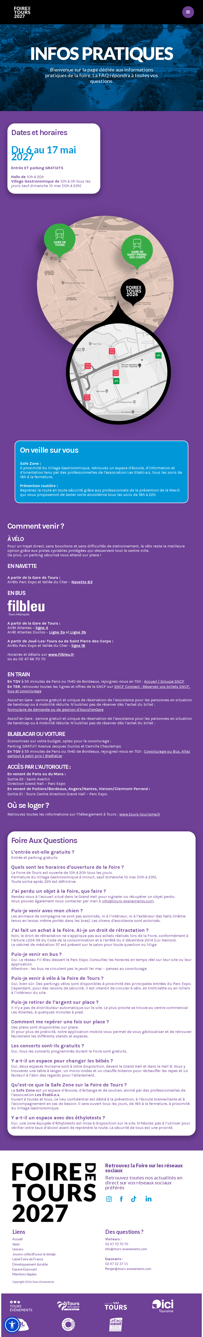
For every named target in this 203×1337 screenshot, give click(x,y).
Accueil (17, 1239)
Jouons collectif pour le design (34, 1254)
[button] (188, 12)
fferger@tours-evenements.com (128, 1269)
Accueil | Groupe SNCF (164, 681)
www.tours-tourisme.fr (139, 814)
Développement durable (30, 1264)
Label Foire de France (27, 1259)
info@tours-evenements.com (128, 901)
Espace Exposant (24, 1269)
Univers (17, 1249)
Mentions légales (24, 1274)
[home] (22, 12)
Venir (16, 1244)
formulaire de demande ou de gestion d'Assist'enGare (55, 709)
